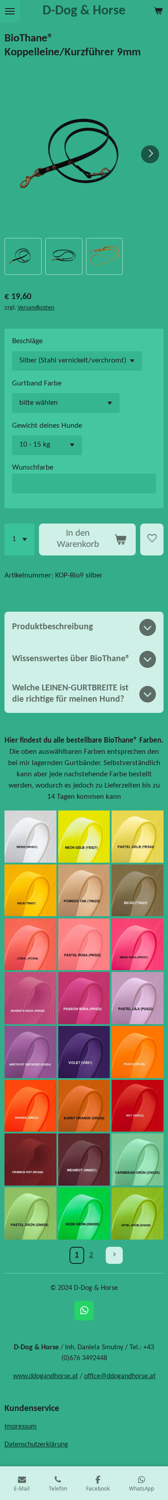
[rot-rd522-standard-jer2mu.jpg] (137, 1106)
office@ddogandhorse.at (119, 1376)
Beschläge (27, 341)
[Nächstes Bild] (150, 154)
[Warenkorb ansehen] (158, 11)
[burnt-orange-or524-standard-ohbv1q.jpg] (84, 1106)
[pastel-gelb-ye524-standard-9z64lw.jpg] (137, 837)
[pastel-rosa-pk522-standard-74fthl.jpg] (84, 944)
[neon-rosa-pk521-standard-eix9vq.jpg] (137, 944)
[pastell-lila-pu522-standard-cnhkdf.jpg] (137, 998)
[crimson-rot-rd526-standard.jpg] (30, 1160)
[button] (23, 256)
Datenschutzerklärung (36, 1444)
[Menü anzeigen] (10, 11)
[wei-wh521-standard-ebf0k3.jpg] (30, 837)
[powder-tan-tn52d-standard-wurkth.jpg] (84, 891)
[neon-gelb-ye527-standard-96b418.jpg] (84, 837)
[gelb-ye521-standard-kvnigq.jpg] (30, 891)
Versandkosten (35, 308)
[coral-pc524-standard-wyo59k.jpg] (30, 944)
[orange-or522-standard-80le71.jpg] (30, 1106)
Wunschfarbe (32, 467)
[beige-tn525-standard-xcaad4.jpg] (137, 891)
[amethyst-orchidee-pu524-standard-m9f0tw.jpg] (30, 1052)
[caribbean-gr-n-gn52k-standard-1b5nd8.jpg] (137, 1160)
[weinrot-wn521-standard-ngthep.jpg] (84, 1160)
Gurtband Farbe (36, 383)
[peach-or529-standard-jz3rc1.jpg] (137, 1052)
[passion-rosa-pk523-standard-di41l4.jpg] (84, 998)
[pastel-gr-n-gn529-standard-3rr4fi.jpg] (30, 1213)
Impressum (20, 1426)
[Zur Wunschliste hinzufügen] (152, 539)
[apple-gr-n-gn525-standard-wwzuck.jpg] (137, 1213)
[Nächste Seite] (114, 1255)
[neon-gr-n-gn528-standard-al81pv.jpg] (84, 1213)
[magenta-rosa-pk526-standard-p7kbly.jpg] (30, 998)
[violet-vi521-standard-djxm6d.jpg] (84, 1052)
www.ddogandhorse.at (45, 1376)
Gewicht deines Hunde (47, 426)
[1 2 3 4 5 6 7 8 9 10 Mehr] (19, 539)
